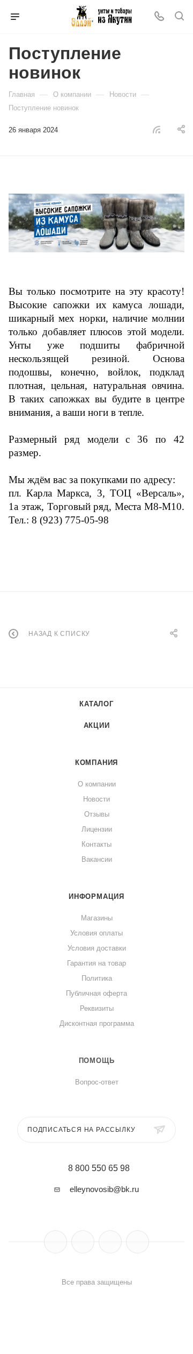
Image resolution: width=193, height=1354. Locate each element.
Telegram (82, 1241)
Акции (97, 725)
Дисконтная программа (97, 1023)
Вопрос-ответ (96, 1082)
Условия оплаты (96, 933)
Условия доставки (97, 948)
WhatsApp (137, 1241)
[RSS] (156, 129)
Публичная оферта (96, 993)
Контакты (96, 844)
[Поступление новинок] (96, 223)
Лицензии (96, 829)
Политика (96, 978)
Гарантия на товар (96, 963)
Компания (96, 762)
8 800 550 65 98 (99, 1168)
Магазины (97, 918)
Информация (96, 896)
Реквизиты (97, 1008)
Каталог (96, 704)
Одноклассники (110, 1241)
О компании (97, 784)
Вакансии (96, 859)
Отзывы (96, 814)
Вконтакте (55, 1241)
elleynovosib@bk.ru (104, 1189)
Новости (96, 799)
